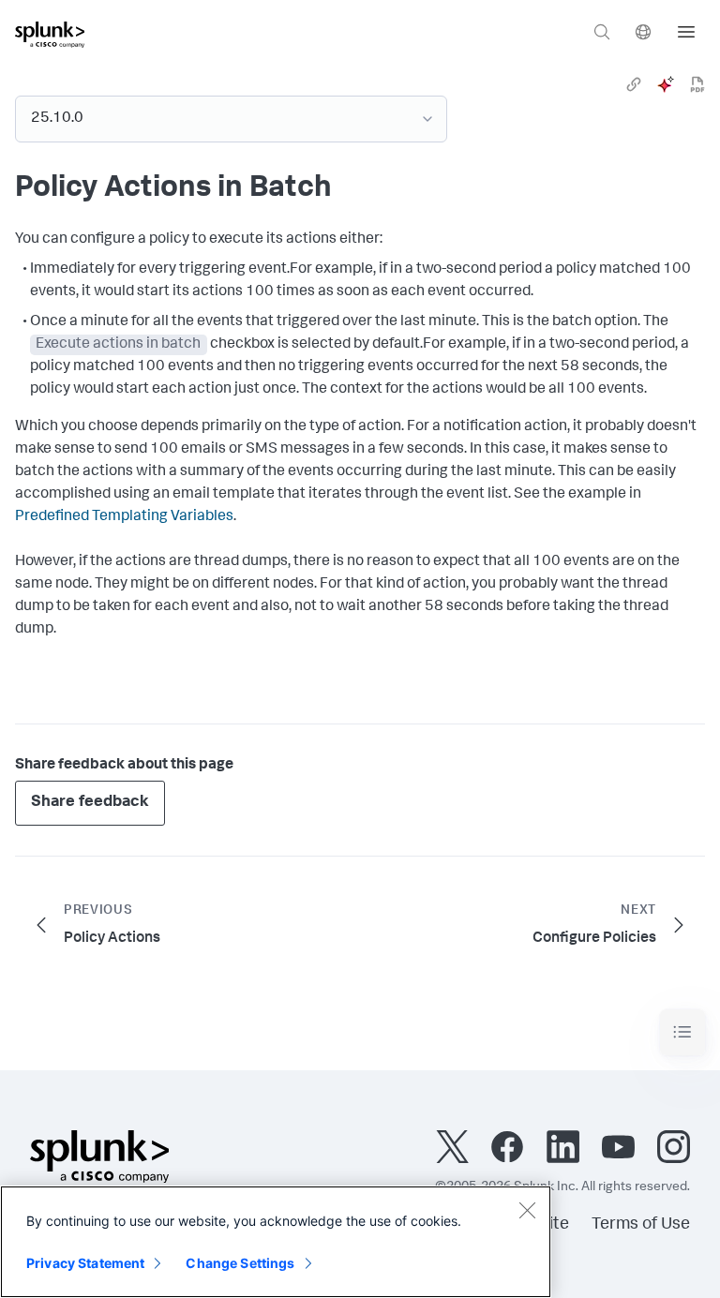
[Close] (527, 1210)
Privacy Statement (85, 1263)
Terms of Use (641, 1224)
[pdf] (697, 84)
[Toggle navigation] (682, 1032)
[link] (634, 84)
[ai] (665, 84)
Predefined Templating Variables (124, 517)
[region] (275, 1242)
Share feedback (90, 803)
